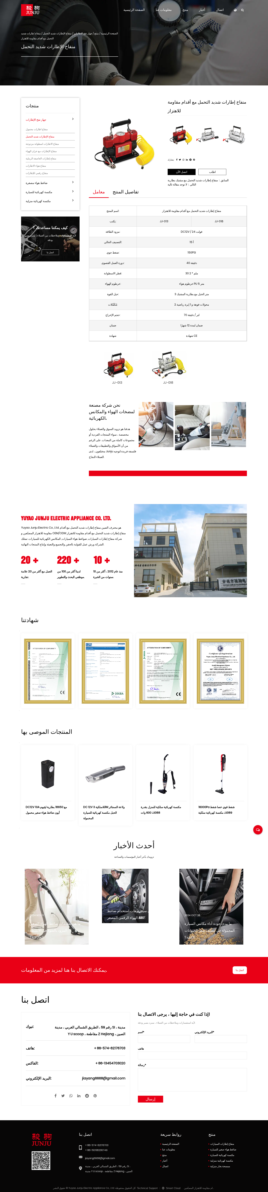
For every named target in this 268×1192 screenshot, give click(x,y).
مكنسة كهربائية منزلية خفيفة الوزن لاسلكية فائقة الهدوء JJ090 (45, 810)
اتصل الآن (181, 172)
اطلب (212, 172)
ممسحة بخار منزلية (220, 1166)
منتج (185, 10)
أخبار (202, 10)
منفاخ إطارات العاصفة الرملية (41, 158)
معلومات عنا (164, 10)
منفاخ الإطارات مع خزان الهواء (41, 151)
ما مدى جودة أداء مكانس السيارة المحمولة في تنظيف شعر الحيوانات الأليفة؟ (132, 930)
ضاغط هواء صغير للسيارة (223, 1149)
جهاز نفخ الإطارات (83, 33)
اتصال (220, 10)
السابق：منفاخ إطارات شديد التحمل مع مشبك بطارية (198, 180)
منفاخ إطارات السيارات (222, 1144)
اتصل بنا (50, 252)
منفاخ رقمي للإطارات (37, 173)
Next (19, 710)
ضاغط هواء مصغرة (36, 183)
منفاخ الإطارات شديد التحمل (57, 33)
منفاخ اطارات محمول (37, 129)
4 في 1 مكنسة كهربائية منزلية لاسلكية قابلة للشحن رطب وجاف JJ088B (162, 810)
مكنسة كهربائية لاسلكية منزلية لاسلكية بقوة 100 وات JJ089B (220, 810)
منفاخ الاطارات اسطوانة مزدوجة (42, 144)
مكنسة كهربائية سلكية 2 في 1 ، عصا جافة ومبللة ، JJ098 (103, 810)
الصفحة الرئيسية (134, 10)
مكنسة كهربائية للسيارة (39, 192)
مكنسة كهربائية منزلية (38, 201)
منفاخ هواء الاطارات (36, 166)
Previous (19, 742)
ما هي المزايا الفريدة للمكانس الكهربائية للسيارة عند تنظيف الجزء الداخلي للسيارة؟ (209, 930)
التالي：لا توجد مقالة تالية (182, 184)
